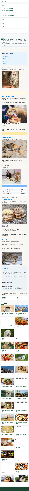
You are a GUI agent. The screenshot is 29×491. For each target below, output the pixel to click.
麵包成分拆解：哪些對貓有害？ (6, 56)
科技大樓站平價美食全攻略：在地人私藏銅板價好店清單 (21, 471)
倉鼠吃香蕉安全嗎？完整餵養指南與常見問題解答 (21, 411)
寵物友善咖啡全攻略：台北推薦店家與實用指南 (7, 471)
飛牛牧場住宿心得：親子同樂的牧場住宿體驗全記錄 (7, 447)
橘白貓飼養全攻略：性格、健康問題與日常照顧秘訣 (8, 15)
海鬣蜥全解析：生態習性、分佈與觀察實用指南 (21, 386)
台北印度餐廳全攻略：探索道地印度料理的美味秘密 (7, 362)
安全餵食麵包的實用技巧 (6, 58)
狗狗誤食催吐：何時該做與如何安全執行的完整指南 (7, 399)
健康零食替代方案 (5, 61)
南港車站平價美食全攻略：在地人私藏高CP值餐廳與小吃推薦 (21, 447)
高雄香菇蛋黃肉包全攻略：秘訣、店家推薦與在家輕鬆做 (21, 374)
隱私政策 (13, 489)
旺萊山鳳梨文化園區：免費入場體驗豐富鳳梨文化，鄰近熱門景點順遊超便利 (21, 399)
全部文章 (18, 489)
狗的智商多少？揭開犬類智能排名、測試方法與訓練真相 (21, 483)
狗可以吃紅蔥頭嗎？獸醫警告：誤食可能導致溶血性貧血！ (7, 423)
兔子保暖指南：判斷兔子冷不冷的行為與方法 (21, 434)
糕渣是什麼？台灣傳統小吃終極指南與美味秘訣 (7, 326)
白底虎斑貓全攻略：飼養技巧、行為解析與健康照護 (8, 12)
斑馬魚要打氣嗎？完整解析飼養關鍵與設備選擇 (21, 362)
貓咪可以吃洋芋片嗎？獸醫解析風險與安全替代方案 (21, 338)
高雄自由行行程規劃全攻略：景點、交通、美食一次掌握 (21, 314)
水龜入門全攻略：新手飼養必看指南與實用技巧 (7, 10)
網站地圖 (16, 489)
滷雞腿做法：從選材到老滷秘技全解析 (20, 325)
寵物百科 (3, 2)
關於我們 (11, 489)
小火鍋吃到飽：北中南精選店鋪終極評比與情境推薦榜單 (21, 350)
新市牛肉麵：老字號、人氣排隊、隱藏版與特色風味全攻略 (7, 386)
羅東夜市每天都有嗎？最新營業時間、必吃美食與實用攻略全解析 (7, 459)
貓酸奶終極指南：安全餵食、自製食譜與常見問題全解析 (8, 8)
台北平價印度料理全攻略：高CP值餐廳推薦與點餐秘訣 (21, 423)
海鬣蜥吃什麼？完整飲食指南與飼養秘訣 (7, 374)
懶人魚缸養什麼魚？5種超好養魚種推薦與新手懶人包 (7, 411)
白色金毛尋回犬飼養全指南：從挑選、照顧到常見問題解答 (7, 338)
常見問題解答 (4, 63)
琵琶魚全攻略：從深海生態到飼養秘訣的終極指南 (21, 459)
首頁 (1, 2)
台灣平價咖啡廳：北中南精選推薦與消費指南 (7, 313)
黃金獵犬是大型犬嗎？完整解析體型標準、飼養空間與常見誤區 (7, 350)
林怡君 (6, 42)
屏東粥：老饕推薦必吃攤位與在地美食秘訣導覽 (7, 435)
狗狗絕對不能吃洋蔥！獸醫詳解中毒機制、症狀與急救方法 (7, 483)
